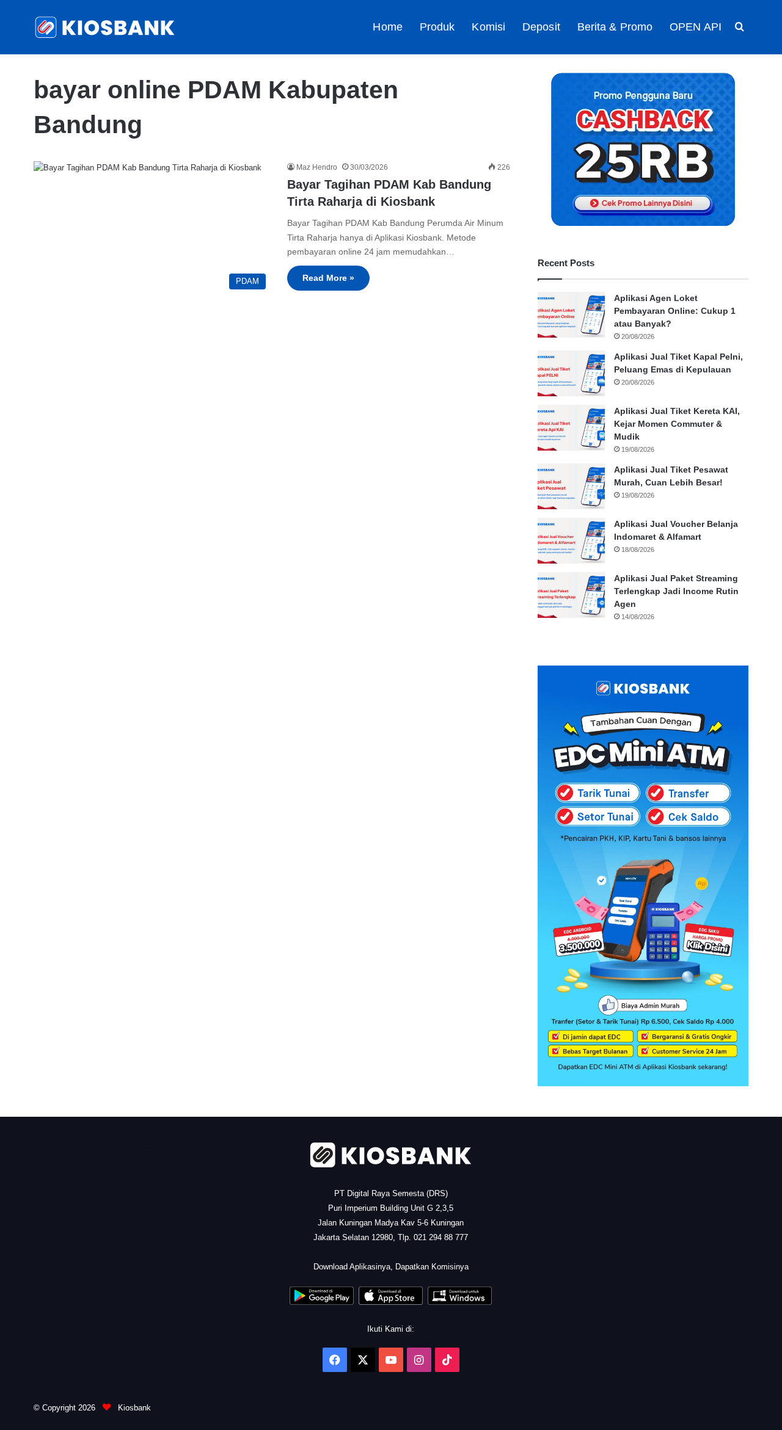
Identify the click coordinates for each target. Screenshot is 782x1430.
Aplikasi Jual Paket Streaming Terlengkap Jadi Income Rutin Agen (676, 591)
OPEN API (696, 27)
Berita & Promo (614, 27)
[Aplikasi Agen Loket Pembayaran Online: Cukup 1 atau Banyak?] (571, 315)
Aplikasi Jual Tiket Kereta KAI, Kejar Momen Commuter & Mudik (677, 423)
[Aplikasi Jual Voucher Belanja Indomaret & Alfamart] (571, 541)
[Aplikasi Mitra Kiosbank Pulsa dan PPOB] (322, 1302)
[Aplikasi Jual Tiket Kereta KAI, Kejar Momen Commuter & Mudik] (571, 428)
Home (387, 27)
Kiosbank (133, 1407)
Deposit (541, 27)
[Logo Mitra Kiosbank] (106, 27)
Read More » (328, 278)
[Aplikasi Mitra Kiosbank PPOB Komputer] (460, 1302)
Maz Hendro (316, 167)
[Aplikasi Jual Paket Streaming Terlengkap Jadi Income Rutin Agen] (571, 595)
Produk (437, 27)
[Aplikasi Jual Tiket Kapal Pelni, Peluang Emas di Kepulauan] (571, 373)
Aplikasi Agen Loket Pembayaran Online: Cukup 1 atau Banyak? (675, 310)
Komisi (488, 27)
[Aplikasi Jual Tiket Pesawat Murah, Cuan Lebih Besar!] (571, 486)
